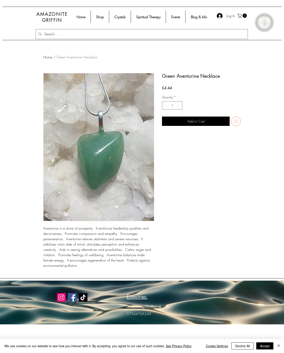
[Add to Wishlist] (236, 121)
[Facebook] (72, 297)
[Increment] (179, 105)
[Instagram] (61, 297)
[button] (242, 16)
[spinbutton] (172, 105)
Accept (265, 346)
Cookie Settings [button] (217, 346)
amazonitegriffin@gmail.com (148, 306)
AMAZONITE (52, 14)
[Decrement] (165, 105)
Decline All (242, 346)
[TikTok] (83, 297)
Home (47, 57)
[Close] (278, 345)
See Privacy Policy (178, 346)
